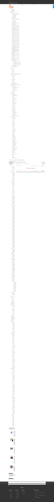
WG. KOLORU (13, 131)
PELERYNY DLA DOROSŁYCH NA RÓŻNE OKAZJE (16, 74)
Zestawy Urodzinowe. (14, 117)
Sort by (17, 163)
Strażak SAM (13, 391)
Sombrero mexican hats (14, 88)
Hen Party (12, 240)
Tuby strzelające (13, 151)
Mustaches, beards (14, 98)
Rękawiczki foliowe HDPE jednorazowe (16, 115)
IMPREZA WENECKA (13, 264)
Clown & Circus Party (13, 29)
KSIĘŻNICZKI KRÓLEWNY (13, 59)
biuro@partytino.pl (39, 497)
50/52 (12, 72)
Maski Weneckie (13, 108)
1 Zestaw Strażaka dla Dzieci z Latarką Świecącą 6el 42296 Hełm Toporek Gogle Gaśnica (15, 459)
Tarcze (13, 344)
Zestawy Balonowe (14, 149)
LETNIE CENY (12, 280)
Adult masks (13, 105)
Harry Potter (13, 125)
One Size (13, 309)
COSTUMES (11, 68)
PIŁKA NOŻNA (13, 132)
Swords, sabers (13, 101)
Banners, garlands (14, 152)
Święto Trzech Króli (13, 192)
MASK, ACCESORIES (12, 93)
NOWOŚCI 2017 (11, 8)
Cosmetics (13, 100)
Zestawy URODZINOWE (14, 145)
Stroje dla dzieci (13, 20)
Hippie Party (12, 228)
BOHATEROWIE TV (12, 11)
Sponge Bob (13, 135)
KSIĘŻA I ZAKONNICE (13, 51)
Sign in (9, 0)
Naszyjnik (13, 343)
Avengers (13, 370)
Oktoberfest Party (12, 41)
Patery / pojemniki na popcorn (13, 425)
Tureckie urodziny (14, 138)
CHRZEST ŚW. (13, 140)
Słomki (13, 423)
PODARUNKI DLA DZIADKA (15, 66)
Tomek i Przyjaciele (14, 137)
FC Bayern (13, 123)
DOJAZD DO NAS (18, 496)
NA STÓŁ (12, 155)
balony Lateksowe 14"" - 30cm (15, 148)
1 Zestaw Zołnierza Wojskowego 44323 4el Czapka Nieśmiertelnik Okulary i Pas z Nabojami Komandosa (15, 441)
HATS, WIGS (11, 85)
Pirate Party (12, 200)
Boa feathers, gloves (14, 97)
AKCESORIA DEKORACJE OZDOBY (13, 272)
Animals (12, 244)
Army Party (12, 31)
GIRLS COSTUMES (13, 75)
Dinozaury (13, 121)
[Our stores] (12, 477)
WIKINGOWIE (12, 266)
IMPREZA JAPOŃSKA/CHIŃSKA (14, 50)
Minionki (13, 130)
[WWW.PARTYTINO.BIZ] (15, 6)
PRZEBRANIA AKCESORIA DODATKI (15, 28)
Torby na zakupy (13, 114)
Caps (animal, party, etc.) (14, 89)
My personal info (24, 493)
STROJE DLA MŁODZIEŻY (13, 83)
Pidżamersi (13, 387)
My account (22, 490)
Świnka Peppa (13, 393)
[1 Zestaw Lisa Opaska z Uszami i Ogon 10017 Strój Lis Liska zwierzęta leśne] (11, 448)
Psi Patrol (13, 389)
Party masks (13, 107)
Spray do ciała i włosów (14, 102)
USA (11, 67)
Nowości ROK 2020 (13, 10)
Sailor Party (12, 36)
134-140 (13, 313)
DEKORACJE (12, 415)
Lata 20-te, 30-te (12, 34)
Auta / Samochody (14, 118)
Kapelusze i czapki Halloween (13, 330)
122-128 (13, 81)
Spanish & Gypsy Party (13, 46)
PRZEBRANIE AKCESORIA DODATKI (15, 53)
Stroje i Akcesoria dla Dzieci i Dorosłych (16, 23)
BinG (12, 119)
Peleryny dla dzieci (13, 84)
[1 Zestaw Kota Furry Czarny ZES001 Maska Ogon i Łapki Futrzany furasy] (11, 466)
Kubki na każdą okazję (14, 113)
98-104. (13, 76)
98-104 (13, 80)
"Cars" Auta (13, 374)
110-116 (13, 312)
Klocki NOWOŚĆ (14, 110)
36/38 (12, 297)
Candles (13, 153)
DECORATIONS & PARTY (12, 368)
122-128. (13, 77)
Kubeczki (13, 156)
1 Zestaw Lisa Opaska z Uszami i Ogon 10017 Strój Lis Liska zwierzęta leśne (15, 450)
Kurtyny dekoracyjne (14, 154)
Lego (12, 128)
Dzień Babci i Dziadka (14, 143)
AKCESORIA (12, 109)
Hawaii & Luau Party (14, 61)
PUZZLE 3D (13, 111)
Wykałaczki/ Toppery (14, 157)
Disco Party (13, 122)
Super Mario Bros (14, 136)
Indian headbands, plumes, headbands (15, 87)
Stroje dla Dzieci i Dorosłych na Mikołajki (16, 19)
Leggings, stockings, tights (13, 342)
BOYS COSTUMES (13, 79)
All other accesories (14, 16)
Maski (10, 426)
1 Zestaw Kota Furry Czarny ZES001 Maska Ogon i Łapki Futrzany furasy (15, 468)
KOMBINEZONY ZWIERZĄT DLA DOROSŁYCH (12, 302)
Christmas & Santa (13, 18)
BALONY (13, 134)
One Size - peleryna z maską (13, 314)
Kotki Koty (13, 126)
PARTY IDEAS (11, 12)
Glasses (13, 96)
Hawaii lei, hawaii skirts (14, 94)
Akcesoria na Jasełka (14, 21)
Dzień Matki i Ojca (14, 144)
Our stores (11, 475)
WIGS (11, 91)
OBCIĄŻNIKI (13, 412)
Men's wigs (13, 92)
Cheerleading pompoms (14, 95)
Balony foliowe (13, 147)
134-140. (13, 78)
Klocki (13, 127)
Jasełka (12, 187)
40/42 (12, 70)
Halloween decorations (14, 15)
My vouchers (23, 494)
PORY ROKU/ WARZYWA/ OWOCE (14, 48)
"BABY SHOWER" (14, 139)
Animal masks (13, 106)
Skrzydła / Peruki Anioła (14, 22)
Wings (13, 338)
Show (24, 163)
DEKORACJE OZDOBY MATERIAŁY (15, 14)
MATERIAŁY (13, 390)
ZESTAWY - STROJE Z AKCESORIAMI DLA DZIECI (13, 319)
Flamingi (13, 124)
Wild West (13, 64)
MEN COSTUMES (13, 71)
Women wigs (13, 331)
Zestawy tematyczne (14, 104)
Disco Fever (12, 232)
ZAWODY (12, 57)
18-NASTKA (13, 141)
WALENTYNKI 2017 (13, 24)
